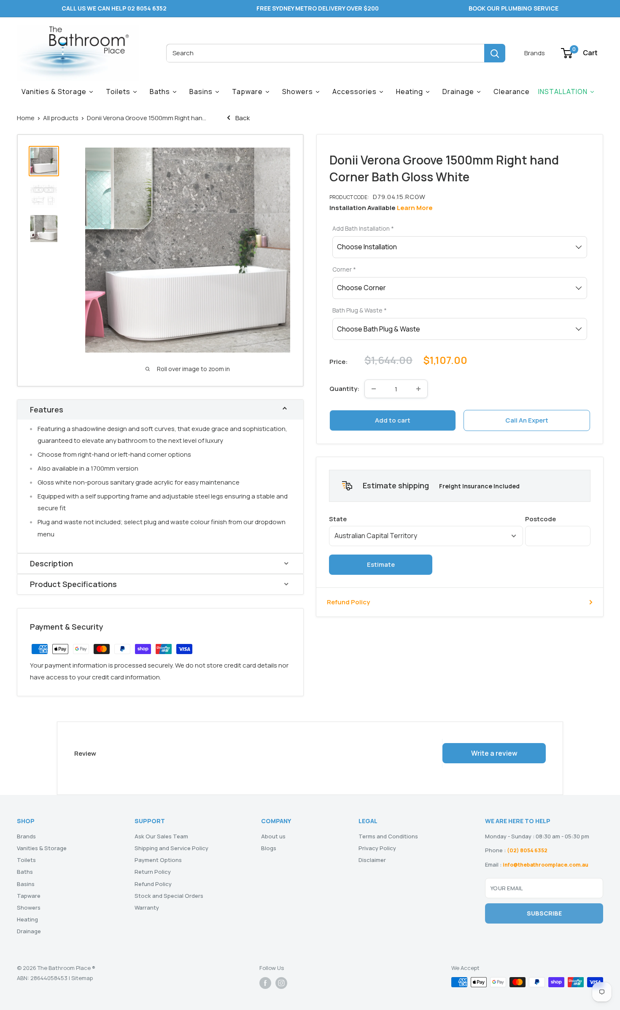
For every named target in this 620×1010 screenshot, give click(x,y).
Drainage (29, 931)
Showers (28, 907)
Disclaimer (372, 860)
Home (26, 117)
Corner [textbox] (344, 269)
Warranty (147, 907)
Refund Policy (348, 602)
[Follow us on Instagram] (281, 983)
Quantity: (344, 388)
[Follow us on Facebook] (265, 983)
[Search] (494, 53)
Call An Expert (526, 420)
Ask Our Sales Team (161, 836)
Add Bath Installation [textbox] (363, 228)
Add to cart (392, 420)
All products (60, 117)
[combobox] (325, 53)
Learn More (415, 207)
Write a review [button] (494, 753)
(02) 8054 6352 (527, 850)
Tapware (28, 896)
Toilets (26, 860)
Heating (27, 919)
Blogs (268, 848)
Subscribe (544, 913)
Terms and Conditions (388, 836)
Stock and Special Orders (169, 896)
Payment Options (158, 860)
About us (273, 836)
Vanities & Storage (42, 848)
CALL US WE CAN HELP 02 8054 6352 (114, 8)
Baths (25, 871)
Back (242, 117)
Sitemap (82, 978)
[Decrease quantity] (374, 389)
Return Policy (153, 871)
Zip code (557, 518)
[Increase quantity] (418, 389)
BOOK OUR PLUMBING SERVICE (513, 8)
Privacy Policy (377, 848)
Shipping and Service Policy (171, 848)
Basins (26, 884)
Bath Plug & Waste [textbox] (359, 310)
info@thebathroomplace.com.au (545, 864)
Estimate (381, 564)
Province (426, 518)
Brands (534, 52)
